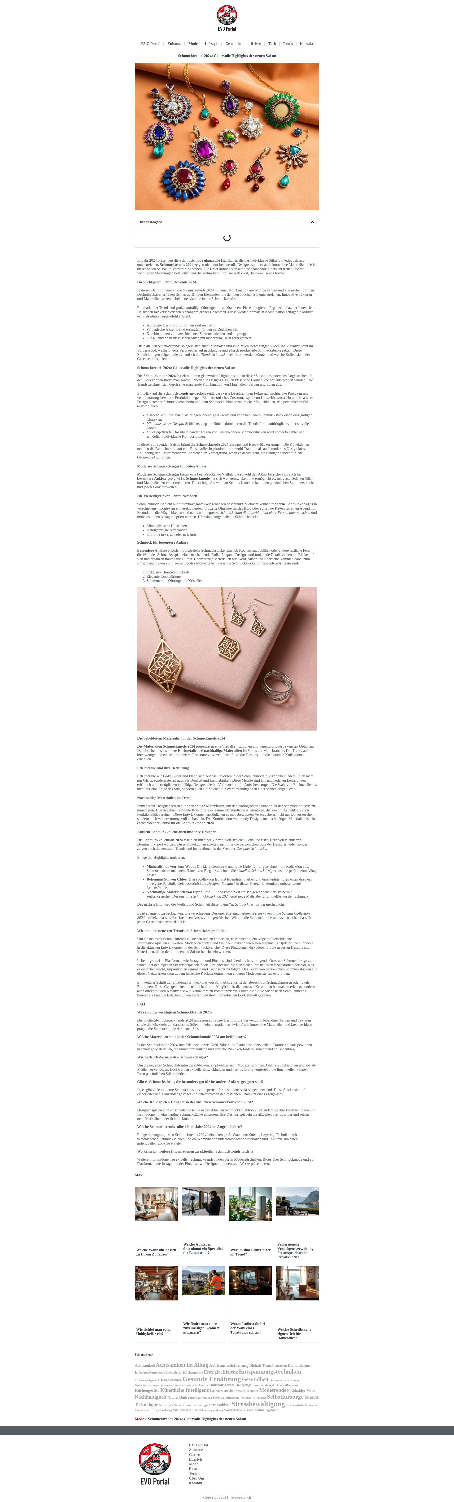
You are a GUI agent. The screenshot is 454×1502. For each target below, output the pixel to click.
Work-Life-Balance (238, 1410)
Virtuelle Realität (185, 1410)
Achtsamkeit (145, 1365)
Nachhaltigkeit (150, 1397)
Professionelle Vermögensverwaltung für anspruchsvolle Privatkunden (295, 1250)
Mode (193, 44)
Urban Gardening (162, 1410)
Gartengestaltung (168, 1380)
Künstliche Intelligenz (184, 1390)
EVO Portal (150, 44)
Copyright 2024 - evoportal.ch (227, 1497)
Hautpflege (243, 1385)
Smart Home (166, 1405)
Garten (194, 1455)
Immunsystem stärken (267, 1385)
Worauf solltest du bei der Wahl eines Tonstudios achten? (247, 1328)
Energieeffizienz (221, 1372)
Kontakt (306, 44)
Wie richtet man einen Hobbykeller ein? (153, 1331)
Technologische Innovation (302, 1405)
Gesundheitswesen (171, 1385)
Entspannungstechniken (270, 1371)
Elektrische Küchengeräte (184, 1372)
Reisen (256, 44)
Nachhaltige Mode (301, 1390)
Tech (272, 44)
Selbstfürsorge (285, 1396)
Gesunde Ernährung (212, 1379)
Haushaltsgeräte (222, 1385)
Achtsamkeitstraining (229, 1365)
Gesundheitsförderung (284, 1380)
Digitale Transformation (268, 1365)
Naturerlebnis (177, 1397)
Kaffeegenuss (290, 1385)
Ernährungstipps (144, 1380)
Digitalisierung (299, 1365)
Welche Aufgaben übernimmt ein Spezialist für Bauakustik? (203, 1248)
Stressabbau (220, 1404)
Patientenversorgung (200, 1397)
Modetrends (272, 1390)
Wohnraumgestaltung (210, 1410)
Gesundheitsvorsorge (147, 1385)
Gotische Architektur (196, 1385)
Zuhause (174, 44)
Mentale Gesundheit (246, 1390)
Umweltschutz (143, 1410)
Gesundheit (234, 44)
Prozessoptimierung (226, 1397)
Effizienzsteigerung (150, 1372)
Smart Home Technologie (191, 1405)
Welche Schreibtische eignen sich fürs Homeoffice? (294, 1333)
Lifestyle (211, 44)
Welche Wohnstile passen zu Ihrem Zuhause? (156, 1252)
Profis (288, 44)
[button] (312, 222)
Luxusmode (221, 1390)
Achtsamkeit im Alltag (182, 1365)
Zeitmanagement (266, 1410)
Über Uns (197, 1478)
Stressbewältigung (258, 1404)
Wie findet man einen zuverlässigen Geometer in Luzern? (202, 1328)
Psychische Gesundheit (253, 1397)
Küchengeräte (147, 1390)
